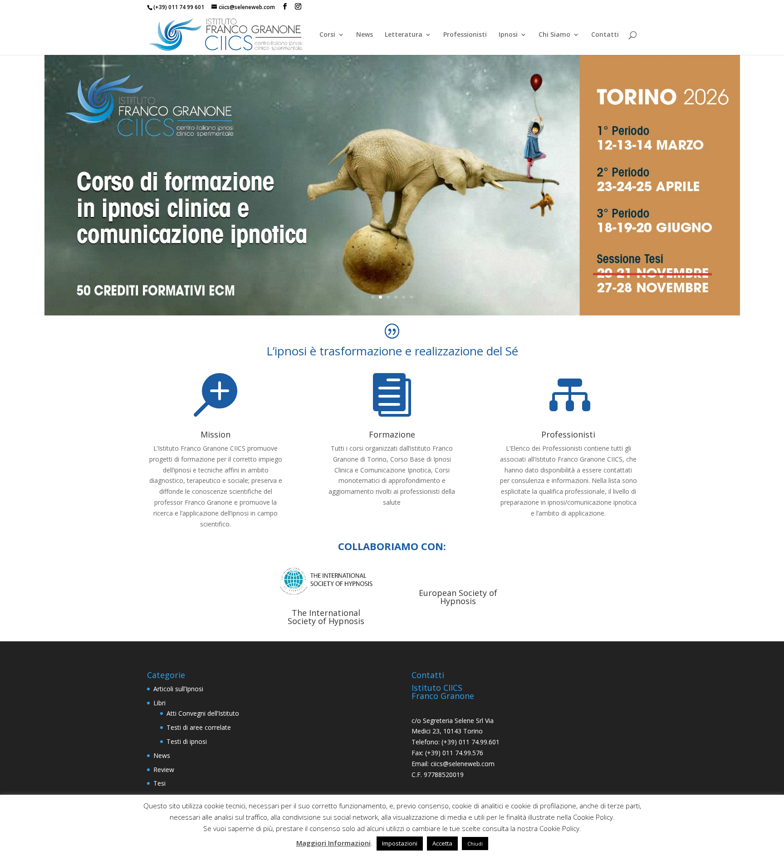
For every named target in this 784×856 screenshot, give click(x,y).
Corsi (327, 35)
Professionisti (465, 35)
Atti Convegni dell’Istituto (203, 713)
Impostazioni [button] (399, 843)
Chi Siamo (554, 35)
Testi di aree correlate (199, 727)
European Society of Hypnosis (458, 596)
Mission (215, 434)
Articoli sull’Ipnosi (178, 688)
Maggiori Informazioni (333, 842)
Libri (159, 703)
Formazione (392, 434)
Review (163, 769)
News (364, 35)
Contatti (605, 35)
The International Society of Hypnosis (326, 616)
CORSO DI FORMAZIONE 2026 (392, 151)
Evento (392, 185)
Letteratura (403, 35)
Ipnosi (508, 35)
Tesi (159, 783)
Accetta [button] (442, 843)
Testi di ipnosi (187, 741)
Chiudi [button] (475, 843)
